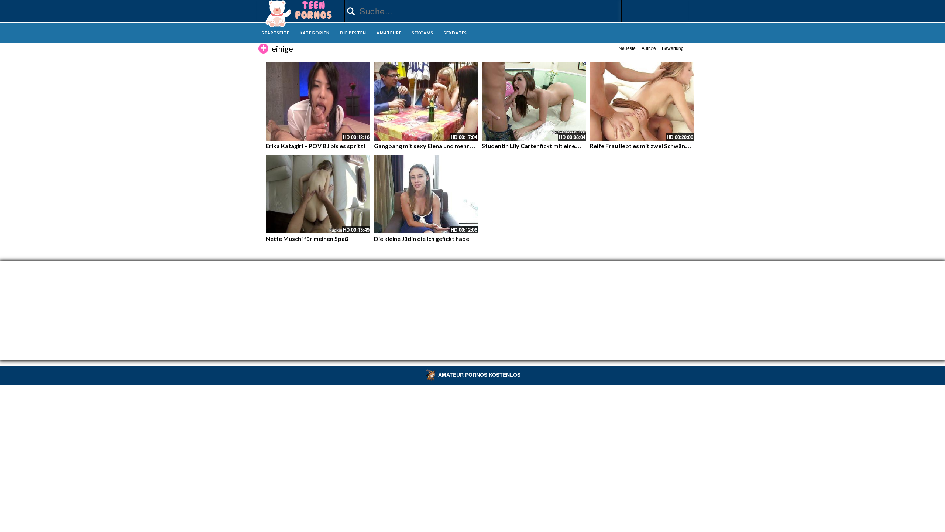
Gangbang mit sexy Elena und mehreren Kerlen (437, 145)
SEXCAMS (422, 32)
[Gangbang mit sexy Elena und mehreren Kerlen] (426, 101)
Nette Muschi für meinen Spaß (307, 238)
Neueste (627, 48)
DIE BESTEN (353, 32)
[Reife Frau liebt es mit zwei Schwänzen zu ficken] (642, 101)
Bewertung (673, 48)
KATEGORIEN (315, 32)
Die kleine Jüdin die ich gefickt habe (421, 238)
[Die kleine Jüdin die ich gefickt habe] (426, 194)
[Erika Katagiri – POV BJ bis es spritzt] (318, 101)
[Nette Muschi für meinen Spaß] (318, 194)
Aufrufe (649, 48)
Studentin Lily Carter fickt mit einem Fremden (544, 145)
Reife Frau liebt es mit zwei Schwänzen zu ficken (654, 145)
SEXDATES (455, 32)
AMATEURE (389, 32)
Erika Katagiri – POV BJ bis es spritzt (316, 145)
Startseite (275, 32)
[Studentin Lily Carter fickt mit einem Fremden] (534, 101)
